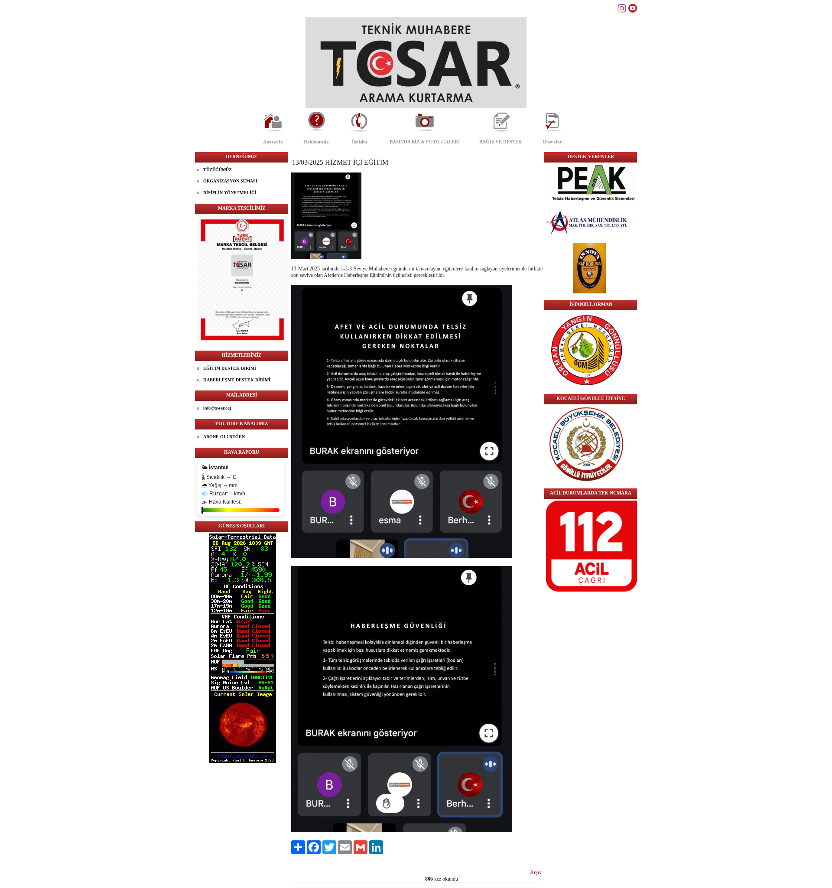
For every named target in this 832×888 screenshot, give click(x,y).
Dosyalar (552, 141)
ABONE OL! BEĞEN (224, 436)
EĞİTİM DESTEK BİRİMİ (229, 368)
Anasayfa (273, 141)
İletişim (359, 141)
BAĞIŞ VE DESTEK (500, 141)
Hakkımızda (316, 141)
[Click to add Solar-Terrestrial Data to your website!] (242, 761)
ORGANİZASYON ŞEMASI (230, 181)
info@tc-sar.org (217, 408)
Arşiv (536, 872)
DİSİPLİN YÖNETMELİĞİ (230, 192)
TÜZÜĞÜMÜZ (217, 169)
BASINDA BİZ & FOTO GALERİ (425, 141)
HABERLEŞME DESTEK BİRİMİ (236, 379)
